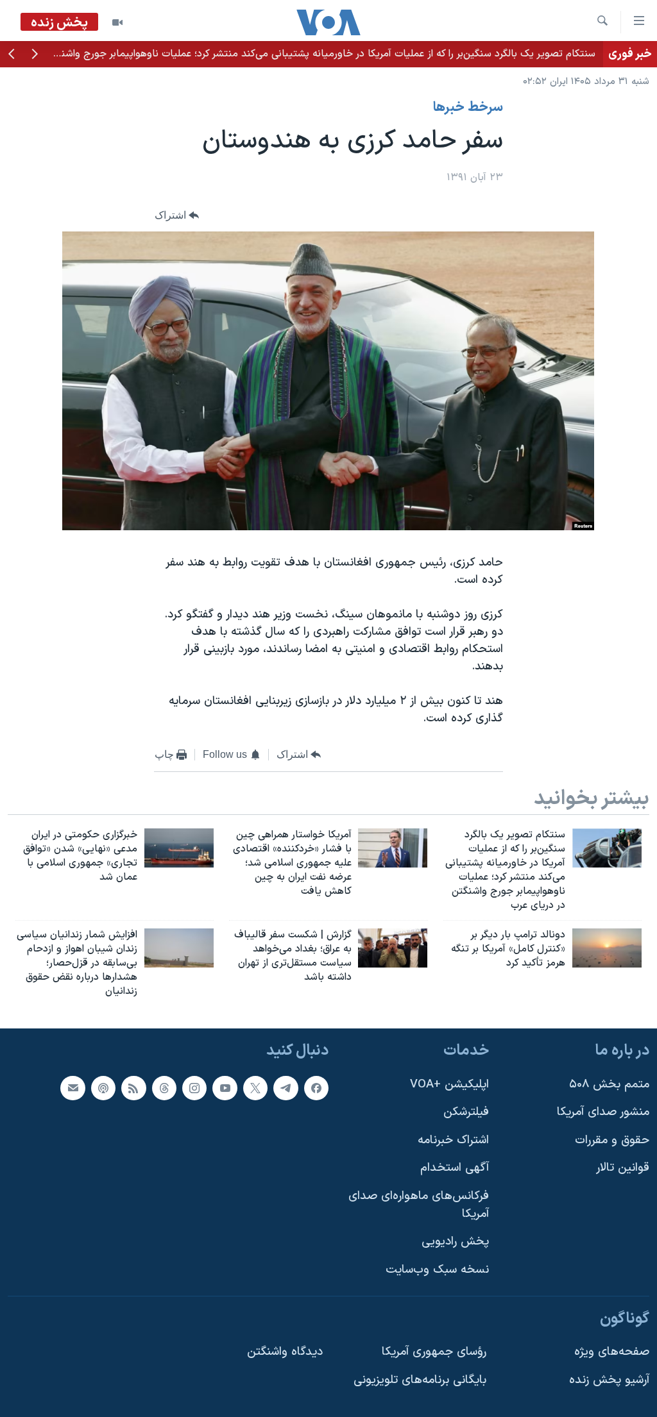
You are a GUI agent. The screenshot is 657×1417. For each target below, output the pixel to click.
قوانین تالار (622, 1168)
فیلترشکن (466, 1112)
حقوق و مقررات (612, 1139)
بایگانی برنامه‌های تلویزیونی (420, 1379)
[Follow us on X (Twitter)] (255, 1087)
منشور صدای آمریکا (603, 1112)
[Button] (177, 215)
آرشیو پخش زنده (609, 1379)
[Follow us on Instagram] (194, 1087)
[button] (34, 55)
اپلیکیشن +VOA (449, 1084)
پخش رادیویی (455, 1241)
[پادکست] (103, 1087)
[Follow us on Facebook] (316, 1087)
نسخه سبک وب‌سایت (437, 1270)
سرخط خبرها (468, 107)
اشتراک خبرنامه (453, 1139)
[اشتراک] (72, 1087)
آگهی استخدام (454, 1168)
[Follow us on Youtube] (224, 1087)
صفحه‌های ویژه (611, 1352)
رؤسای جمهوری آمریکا (434, 1352)
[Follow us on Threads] (164, 1087)
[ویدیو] (117, 22)
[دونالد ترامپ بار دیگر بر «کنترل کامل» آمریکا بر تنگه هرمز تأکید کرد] (607, 948)
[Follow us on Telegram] (285, 1087)
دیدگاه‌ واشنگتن (285, 1352)
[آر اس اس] (133, 1087)
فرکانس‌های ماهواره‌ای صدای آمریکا (418, 1205)
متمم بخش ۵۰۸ (609, 1084)
